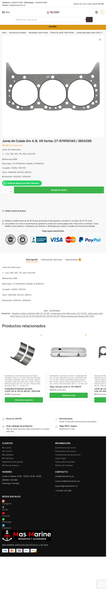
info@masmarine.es (17, 5)
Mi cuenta (6, 448)
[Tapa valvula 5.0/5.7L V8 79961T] (69, 352)
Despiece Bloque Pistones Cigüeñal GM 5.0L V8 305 (21, 377)
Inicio (4, 33)
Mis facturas (7, 458)
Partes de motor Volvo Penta (62, 33)
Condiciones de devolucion (68, 455)
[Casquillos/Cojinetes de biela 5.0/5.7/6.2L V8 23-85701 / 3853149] (24, 352)
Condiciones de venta (65, 448)
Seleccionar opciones (24, 400)
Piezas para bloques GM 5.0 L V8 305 (22, 383)
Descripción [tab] (32, 259)
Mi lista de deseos (10, 465)
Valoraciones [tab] (72, 259)
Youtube (6, 516)
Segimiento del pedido (12, 462)
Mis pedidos (7, 455)
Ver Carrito (7, 451)
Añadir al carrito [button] (68, 395)
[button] (102, 12)
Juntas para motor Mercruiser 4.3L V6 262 (69, 313)
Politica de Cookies (64, 465)
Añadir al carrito (59, 190)
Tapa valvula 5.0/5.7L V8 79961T (65, 386)
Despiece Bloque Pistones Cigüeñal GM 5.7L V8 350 (22, 379)
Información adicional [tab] (51, 259)
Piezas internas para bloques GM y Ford (77, 316)
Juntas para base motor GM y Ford (90, 33)
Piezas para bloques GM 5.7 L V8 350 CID (22, 385)
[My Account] (96, 12)
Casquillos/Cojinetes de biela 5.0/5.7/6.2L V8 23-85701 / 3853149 (22, 390)
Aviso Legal (60, 458)
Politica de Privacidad (65, 462)
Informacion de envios (65, 451)
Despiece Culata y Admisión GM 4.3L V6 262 (31, 313)
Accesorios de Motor (17, 33)
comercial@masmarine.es (67, 481)
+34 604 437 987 (63, 491)
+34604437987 (16, 2)
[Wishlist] (41, 335)
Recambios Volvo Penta (38, 33)
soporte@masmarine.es (66, 486)
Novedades (9, 376)
